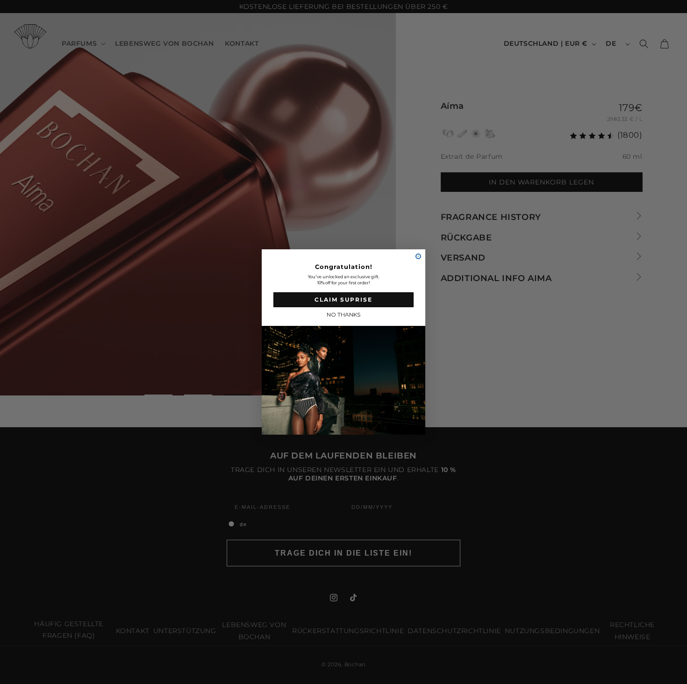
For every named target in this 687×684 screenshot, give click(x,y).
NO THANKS (343, 314)
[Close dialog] (418, 256)
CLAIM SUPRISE (343, 299)
